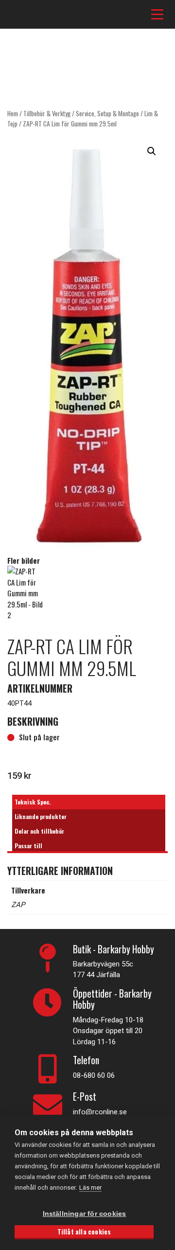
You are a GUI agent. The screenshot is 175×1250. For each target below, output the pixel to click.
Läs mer (90, 1187)
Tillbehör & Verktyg (46, 113)
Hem (12, 113)
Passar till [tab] (28, 845)
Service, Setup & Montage (107, 113)
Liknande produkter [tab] (41, 816)
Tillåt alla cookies (84, 1231)
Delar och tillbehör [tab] (39, 831)
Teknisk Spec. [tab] (33, 802)
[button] (151, 151)
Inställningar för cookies (84, 1213)
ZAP (18, 904)
